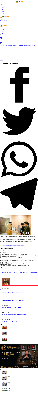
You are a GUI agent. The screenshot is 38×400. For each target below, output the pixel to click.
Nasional (3, 6)
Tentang (5, 20)
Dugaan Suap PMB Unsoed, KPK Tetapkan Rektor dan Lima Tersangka (9, 44)
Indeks (2, 33)
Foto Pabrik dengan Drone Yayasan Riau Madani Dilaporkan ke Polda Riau (11, 307)
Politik (2, 9)
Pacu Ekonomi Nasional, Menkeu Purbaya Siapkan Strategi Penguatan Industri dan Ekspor (13, 245)
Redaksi (1, 20)
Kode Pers (3, 11)
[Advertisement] (19, 52)
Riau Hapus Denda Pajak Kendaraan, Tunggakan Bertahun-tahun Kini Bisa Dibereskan (13, 300)
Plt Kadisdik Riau (2, 272)
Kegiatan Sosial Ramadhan (29, 272)
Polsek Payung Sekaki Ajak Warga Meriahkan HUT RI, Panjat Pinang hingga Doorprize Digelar (14, 314)
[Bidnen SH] (19, 368)
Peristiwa (3, 7)
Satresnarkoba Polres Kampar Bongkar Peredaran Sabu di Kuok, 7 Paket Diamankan (12, 45)
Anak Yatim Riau (20, 272)
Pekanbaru (1, 60)
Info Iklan (7, 20)
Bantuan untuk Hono (35, 272)
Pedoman (3, 13)
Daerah (1, 37)
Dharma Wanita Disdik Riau (7, 272)
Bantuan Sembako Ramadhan (14, 272)
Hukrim (3, 31)
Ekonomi (1, 59)
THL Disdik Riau (24, 272)
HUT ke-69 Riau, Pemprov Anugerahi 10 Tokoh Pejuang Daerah (10, 321)
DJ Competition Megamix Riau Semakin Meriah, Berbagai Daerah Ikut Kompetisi (12, 292)
